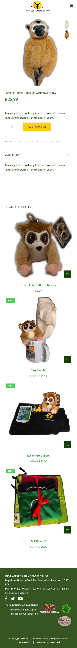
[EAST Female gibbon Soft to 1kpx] (66, 24)
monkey (35, 141)
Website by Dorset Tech (49, 642)
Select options (67, 444)
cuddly (16, 141)
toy (58, 141)
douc (25, 141)
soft (43, 141)
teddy (51, 141)
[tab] (38, 155)
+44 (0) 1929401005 (19, 588)
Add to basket (37, 126)
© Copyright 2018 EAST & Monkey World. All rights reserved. (38, 638)
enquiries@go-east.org (16, 592)
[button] (67, 274)
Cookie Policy (23, 642)
